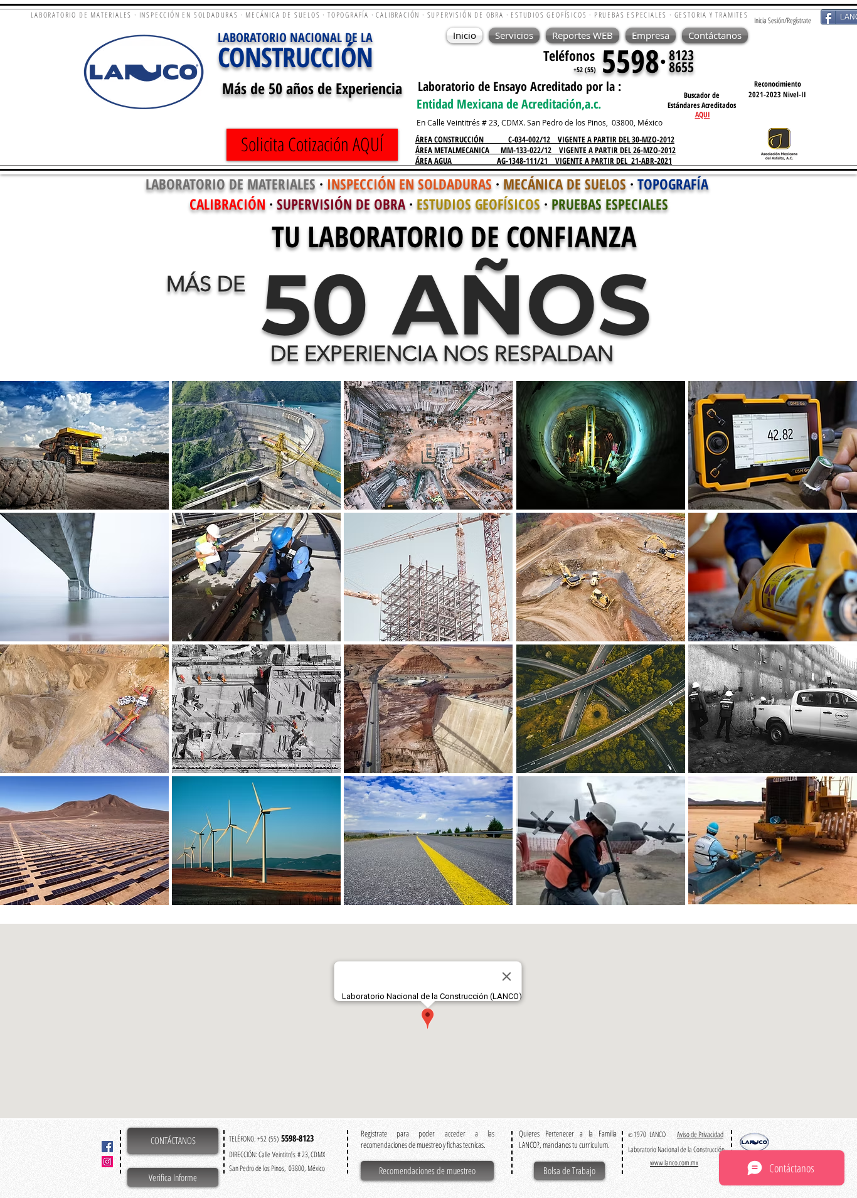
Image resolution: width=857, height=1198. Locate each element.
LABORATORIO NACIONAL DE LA (295, 37)
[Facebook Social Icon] (107, 1146)
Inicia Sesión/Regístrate (782, 21)
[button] (84, 445)
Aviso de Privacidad (700, 1134)
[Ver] (779, 144)
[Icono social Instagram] (107, 1161)
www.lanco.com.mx (674, 1162)
